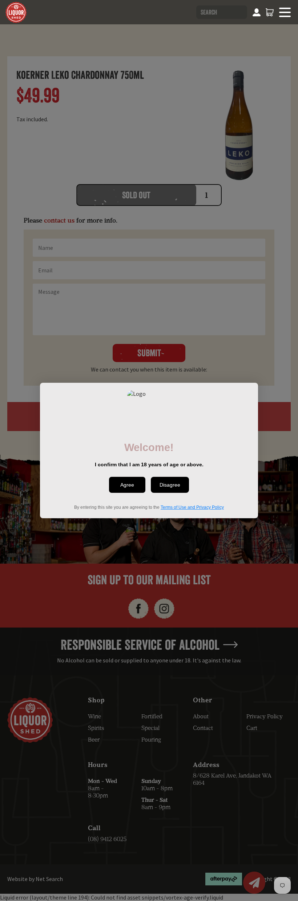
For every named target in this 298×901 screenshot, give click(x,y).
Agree (127, 485)
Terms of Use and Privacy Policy (192, 507)
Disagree (170, 485)
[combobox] (221, 12)
